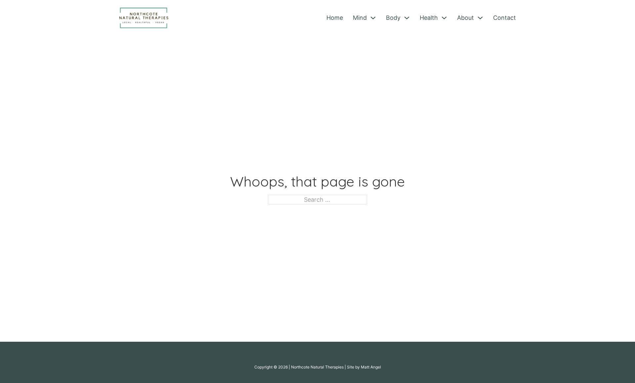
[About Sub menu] (480, 18)
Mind (360, 17)
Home (334, 17)
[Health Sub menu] (444, 18)
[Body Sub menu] (407, 18)
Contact (504, 17)
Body (393, 17)
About (465, 17)
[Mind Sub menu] (373, 18)
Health (429, 17)
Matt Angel (371, 367)
